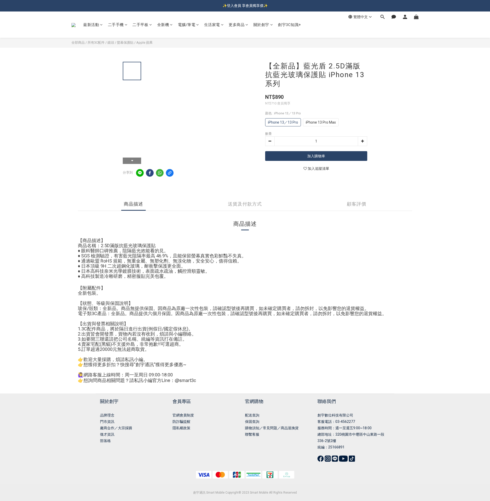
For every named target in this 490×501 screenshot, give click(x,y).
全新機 (163, 24)
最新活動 (91, 24)
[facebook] (150, 173)
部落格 (105, 441)
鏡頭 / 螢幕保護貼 (120, 42)
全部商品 (78, 42)
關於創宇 (261, 24)
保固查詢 (252, 422)
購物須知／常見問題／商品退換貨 (272, 428)
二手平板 (140, 24)
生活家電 (212, 24)
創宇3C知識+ (289, 24)
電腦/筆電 (186, 24)
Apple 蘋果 (144, 42)
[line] (140, 173)
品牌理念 (107, 415)
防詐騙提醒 (181, 422)
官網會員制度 (183, 415)
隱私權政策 (181, 428)
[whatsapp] (160, 173)
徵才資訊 (107, 434)
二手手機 (116, 24)
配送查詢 (252, 415)
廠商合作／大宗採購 (116, 428)
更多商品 (236, 24)
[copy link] (170, 173)
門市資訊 (107, 422)
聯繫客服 (252, 434)
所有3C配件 (96, 42)
